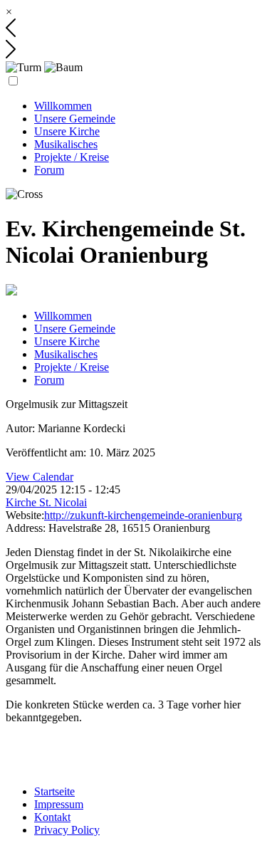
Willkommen (63, 106)
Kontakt (52, 817)
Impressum (58, 804)
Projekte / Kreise (71, 157)
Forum (49, 170)
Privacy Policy (67, 830)
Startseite (54, 791)
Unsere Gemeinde (74, 118)
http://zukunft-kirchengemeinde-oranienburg (143, 515)
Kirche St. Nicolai (46, 502)
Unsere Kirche (67, 131)
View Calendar (39, 477)
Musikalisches (66, 144)
